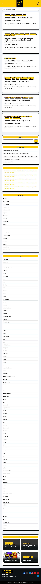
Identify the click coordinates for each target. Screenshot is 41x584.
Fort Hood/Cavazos (7, 345)
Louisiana (5, 419)
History (25, 77)
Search (20, 137)
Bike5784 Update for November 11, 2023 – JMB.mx (15, 170)
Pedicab (4, 468)
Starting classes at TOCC (8, 162)
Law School (5, 405)
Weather (4, 528)
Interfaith (5, 379)
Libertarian (5, 413)
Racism (4, 488)
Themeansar (30, 582)
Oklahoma (5, 459)
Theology (5, 516)
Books (4, 293)
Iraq (23, 116)
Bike (16, 77)
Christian (26, 34)
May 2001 (5, 241)
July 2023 (5, 212)
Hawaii (4, 359)
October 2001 (5, 232)
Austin (13, 77)
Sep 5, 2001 (11, 103)
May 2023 (5, 218)
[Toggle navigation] (2, 3)
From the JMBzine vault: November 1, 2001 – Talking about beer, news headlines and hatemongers (19, 40)
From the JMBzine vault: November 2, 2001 (18, 18)
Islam (4, 390)
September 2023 (6, 209)
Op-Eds (13, 78)
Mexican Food (5, 430)
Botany (4, 296)
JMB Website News (7, 393)
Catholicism (5, 310)
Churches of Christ (7, 316)
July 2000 (5, 244)
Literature (5, 416)
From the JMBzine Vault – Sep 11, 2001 (16, 81)
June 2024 (5, 198)
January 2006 (6, 227)
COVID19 (4, 330)
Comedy (4, 325)
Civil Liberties (5, 319)
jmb (7, 20)
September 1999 (6, 250)
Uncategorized (6, 522)
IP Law (4, 385)
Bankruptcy (5, 276)
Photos (4, 476)
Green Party (5, 353)
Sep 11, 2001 (11, 84)
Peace (17, 78)
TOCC (4, 519)
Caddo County (6, 299)
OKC (4, 456)
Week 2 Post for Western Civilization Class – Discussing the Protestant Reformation (20, 156)
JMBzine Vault (19, 15)
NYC (11, 118)
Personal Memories (7, 470)
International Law (6, 382)
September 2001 (6, 235)
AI (3, 265)
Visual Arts (5, 525)
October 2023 (5, 207)
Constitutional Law (7, 327)
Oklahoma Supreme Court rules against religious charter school (16, 153)
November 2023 (6, 204)
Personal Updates (23, 78)
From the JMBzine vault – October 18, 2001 (18, 61)
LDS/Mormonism (6, 407)
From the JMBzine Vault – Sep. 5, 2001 (17, 100)
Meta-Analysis (8, 78)
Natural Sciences (6, 447)
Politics (4, 479)
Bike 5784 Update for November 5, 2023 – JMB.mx (15, 178)
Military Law (5, 436)
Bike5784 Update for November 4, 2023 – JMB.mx (15, 182)
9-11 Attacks (7, 15)
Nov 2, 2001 (11, 20)
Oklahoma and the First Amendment (10, 150)
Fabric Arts (5, 339)
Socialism (31, 97)
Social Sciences (6, 502)
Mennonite (5, 425)
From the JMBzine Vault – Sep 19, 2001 (17, 121)
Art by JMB (5, 270)
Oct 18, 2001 (11, 63)
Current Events (33, 34)
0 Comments (18, 20)
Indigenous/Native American (9, 376)
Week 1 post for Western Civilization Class (11, 159)
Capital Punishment (7, 307)
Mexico (4, 433)
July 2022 (5, 224)
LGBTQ (4, 410)
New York (7, 118)
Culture (4, 333)
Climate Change (6, 322)
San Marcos (31, 78)
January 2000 (6, 247)
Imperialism (5, 373)
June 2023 (5, 215)
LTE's (4, 422)
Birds (4, 287)
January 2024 (6, 201)
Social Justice (6, 499)
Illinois (4, 370)
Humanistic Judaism (7, 367)
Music (24, 15)
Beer (12, 34)
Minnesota (5, 439)
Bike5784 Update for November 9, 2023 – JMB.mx (15, 174)
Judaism (4, 399)
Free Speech (5, 347)
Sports (4, 508)
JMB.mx (5, 574)
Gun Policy (5, 356)
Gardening (5, 350)
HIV (3, 365)
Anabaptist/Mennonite (7, 267)
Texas (13, 35)
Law (4, 402)
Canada (4, 302)
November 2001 (6, 230)
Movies (4, 442)
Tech (4, 510)
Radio (4, 490)
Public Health (5, 485)
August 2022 (5, 221)
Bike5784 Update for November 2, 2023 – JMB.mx (15, 186)
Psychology (5, 482)
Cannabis (21, 34)
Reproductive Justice (7, 493)
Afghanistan (14, 116)
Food (4, 342)
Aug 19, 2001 (11, 123)
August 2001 (5, 238)
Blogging (13, 15)
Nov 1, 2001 (11, 44)
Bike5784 (5, 285)
